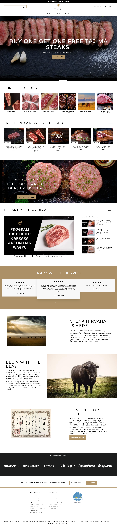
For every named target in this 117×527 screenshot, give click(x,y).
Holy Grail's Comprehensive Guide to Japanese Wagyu (104, 230)
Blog (67, 13)
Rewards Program (54, 498)
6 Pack (21, 197)
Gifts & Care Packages (36, 512)
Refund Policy (94, 521)
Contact (65, 523)
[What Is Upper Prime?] (88, 241)
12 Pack (31, 197)
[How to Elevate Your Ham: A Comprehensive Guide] (88, 223)
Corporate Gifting (54, 506)
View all (110, 123)
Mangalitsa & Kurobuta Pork (38, 508)
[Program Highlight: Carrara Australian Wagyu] (39, 235)
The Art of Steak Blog (55, 504)
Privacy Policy (83, 521)
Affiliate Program (54, 500)
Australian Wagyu (35, 500)
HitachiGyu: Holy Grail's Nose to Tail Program (104, 247)
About (59, 13)
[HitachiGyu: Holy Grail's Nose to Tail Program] (88, 249)
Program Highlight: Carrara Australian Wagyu (38, 256)
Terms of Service (106, 521)
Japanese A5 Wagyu (35, 496)
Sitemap (58, 523)
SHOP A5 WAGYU (77, 437)
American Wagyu (35, 498)
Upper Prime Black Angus (37, 502)
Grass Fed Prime (34, 506)
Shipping (50, 523)
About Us (51, 496)
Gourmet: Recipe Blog (55, 502)
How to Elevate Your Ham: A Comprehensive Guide (104, 222)
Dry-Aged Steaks (34, 510)
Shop (49, 13)
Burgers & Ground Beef (36, 504)
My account (52, 508)
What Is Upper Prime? (103, 238)
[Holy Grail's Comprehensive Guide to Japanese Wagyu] (88, 232)
